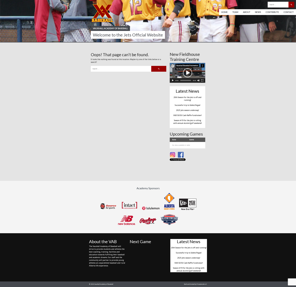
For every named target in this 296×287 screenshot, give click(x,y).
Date (174, 140)
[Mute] (198, 80)
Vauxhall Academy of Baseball (110, 28)
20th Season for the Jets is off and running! (188, 248)
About (246, 12)
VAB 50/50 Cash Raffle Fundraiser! (187, 115)
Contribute (272, 12)
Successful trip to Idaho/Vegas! (187, 105)
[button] (187, 72)
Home (224, 12)
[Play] (173, 80)
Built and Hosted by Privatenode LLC (195, 284)
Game (191, 140)
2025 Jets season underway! (187, 110)
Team (235, 12)
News (258, 12)
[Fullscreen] (202, 80)
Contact (289, 12)
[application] (187, 73)
